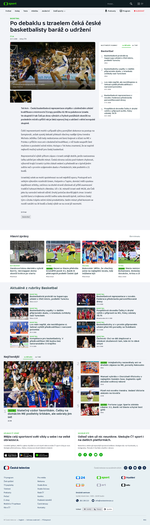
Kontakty (41, 507)
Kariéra (40, 496)
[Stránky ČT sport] (103, 478)
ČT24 (12, 36)
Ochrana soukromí (33, 520)
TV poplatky (8, 485)
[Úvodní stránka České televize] (17, 468)
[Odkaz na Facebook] (85, 455)
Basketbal (14, 18)
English (21, 520)
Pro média (42, 477)
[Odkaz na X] (90, 455)
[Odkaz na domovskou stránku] (13, 3)
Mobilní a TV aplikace (12, 504)
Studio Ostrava (43, 489)
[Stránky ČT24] (80, 478)
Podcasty (7, 492)
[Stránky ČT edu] (125, 486)
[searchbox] (117, 3)
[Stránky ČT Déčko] (80, 486)
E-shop (6, 500)
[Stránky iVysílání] (128, 478)
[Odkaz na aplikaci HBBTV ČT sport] (42, 455)
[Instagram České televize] (126, 468)
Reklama (41, 481)
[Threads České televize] (144, 468)
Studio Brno (42, 485)
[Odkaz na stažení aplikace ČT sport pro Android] (26, 455)
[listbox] (97, 509)
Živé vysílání (8, 481)
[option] (88, 509)
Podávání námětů (45, 500)
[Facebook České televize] (130, 468)
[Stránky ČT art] (101, 486)
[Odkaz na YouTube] (96, 455)
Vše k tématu (134, 236)
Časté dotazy (43, 504)
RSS (144, 520)
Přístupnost (46, 520)
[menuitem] (8, 11)
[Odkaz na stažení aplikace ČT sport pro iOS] (11, 455)
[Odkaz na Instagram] (80, 455)
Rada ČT (41, 492)
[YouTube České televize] (135, 468)
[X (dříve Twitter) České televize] (140, 468)
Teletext (7, 489)
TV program (8, 477)
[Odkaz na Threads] (101, 455)
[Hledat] (131, 3)
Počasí (6, 496)
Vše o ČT (7, 507)
